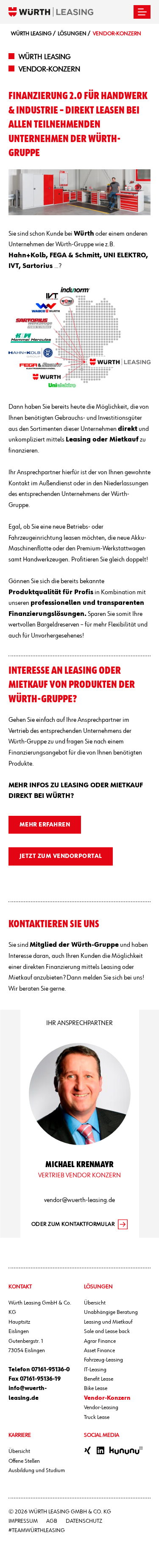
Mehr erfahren (45, 825)
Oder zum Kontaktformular (72, 1224)
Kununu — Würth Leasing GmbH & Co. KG (125, 1450)
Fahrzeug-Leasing (103, 1360)
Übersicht (95, 1303)
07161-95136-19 (40, 1379)
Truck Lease (96, 1417)
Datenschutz (84, 1521)
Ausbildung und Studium (36, 1470)
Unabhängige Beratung (111, 1312)
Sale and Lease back (107, 1331)
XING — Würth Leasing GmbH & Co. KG (88, 1450)
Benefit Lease (98, 1379)
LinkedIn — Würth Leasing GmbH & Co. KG (100, 1450)
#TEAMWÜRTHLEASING (36, 1530)
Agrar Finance (100, 1341)
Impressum (23, 1521)
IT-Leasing (95, 1370)
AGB (51, 1521)
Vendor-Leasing (101, 1407)
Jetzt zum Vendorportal (61, 856)
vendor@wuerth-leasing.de (79, 1200)
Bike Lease (95, 1388)
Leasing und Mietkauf (108, 1322)
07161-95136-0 (50, 1370)
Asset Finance (99, 1350)
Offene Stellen (24, 1461)
